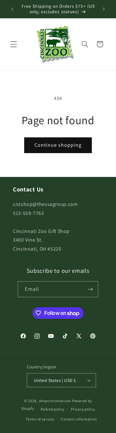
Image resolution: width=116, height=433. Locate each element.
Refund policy (52, 409)
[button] (13, 44)
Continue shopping (58, 145)
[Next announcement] (104, 9)
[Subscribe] (90, 289)
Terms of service (40, 419)
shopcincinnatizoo (55, 400)
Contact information (79, 419)
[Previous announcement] (12, 9)
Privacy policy (83, 409)
